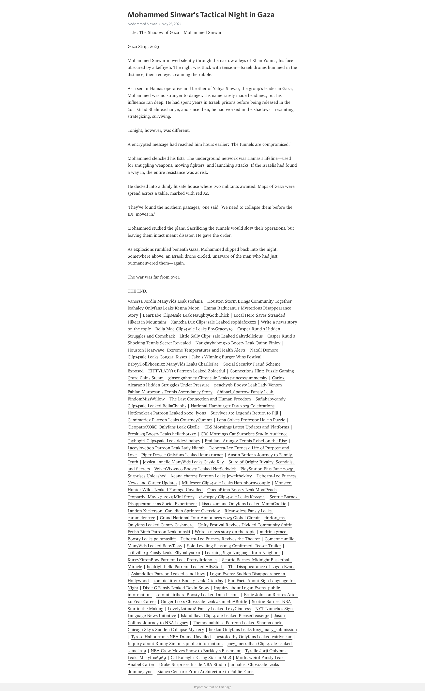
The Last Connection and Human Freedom (210, 399)
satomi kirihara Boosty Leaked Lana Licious (197, 594)
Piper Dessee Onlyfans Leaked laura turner (182, 454)
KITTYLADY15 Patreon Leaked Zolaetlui (186, 371)
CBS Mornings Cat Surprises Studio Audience (244, 434)
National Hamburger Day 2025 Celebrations (232, 406)
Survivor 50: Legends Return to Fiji (244, 413)
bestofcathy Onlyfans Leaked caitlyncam (253, 636)
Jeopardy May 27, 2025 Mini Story (161, 497)
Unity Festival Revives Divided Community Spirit (245, 525)
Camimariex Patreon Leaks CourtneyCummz (170, 420)
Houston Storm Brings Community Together (249, 301)
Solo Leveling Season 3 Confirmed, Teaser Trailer (234, 545)
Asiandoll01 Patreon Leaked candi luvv (168, 573)
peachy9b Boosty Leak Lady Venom (248, 385)
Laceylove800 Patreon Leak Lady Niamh (166, 448)
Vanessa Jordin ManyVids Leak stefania (165, 301)
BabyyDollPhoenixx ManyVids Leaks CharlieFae (173, 364)
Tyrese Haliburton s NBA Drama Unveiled (171, 636)
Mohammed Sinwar (142, 24)
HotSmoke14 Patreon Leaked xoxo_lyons (167, 413)
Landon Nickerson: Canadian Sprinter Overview (174, 511)
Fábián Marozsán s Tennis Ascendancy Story (170, 392)
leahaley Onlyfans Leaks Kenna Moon (163, 308)
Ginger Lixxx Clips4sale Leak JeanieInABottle (204, 601)
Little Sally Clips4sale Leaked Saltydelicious (221, 336)
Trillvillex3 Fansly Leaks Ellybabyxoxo (164, 552)
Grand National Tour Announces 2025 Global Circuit (210, 517)
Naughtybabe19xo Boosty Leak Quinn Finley (238, 343)
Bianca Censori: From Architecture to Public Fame (205, 671)
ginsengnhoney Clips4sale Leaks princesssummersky (217, 378)
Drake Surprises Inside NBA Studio (192, 664)
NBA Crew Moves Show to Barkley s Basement (196, 650)
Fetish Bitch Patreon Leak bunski (159, 531)
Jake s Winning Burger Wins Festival (226, 357)
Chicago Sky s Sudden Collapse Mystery (166, 629)
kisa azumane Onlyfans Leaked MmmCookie (244, 503)
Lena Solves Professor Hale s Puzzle (251, 420)
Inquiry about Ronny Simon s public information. (175, 643)
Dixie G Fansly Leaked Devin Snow (176, 587)
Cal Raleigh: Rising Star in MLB (201, 657)
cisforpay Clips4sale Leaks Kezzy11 (232, 497)
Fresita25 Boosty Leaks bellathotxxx (162, 434)
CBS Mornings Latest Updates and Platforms (246, 427)
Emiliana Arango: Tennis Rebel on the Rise (246, 440)
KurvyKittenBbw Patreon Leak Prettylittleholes (172, 559)
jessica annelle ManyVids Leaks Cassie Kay (183, 462)
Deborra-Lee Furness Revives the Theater (220, 539)
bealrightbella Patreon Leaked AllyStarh (185, 566)
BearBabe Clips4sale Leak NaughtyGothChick (186, 315)
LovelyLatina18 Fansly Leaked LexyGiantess (209, 608)
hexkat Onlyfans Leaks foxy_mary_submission (253, 629)
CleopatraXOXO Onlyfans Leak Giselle (164, 427)
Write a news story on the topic (225, 531)
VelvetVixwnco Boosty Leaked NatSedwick (195, 468)
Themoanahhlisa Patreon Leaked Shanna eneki (238, 622)
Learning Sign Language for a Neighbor (242, 552)
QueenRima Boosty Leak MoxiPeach (242, 489)
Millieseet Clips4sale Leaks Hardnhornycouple (226, 482)
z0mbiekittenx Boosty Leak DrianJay (188, 580)
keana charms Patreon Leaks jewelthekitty (211, 476)
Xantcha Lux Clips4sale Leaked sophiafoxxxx (213, 322)
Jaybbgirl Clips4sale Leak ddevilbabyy (164, 440)
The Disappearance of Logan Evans (261, 566)
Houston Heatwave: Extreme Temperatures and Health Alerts (186, 350)
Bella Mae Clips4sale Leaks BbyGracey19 (194, 329)
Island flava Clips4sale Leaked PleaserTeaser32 (225, 615)
